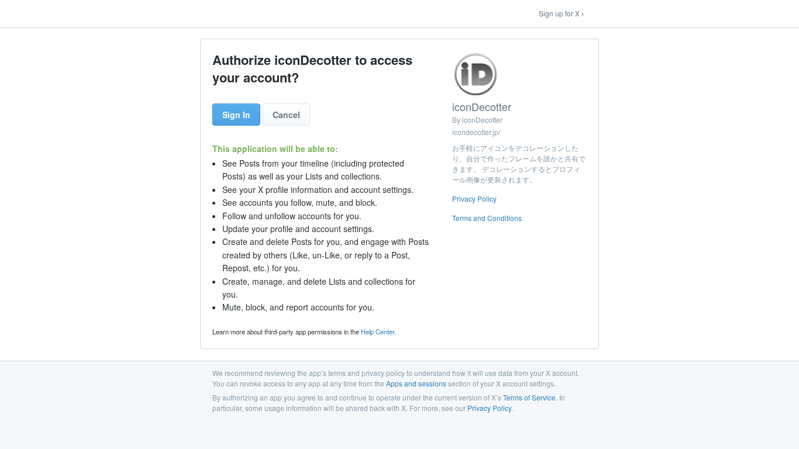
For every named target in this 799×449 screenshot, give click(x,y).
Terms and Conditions (487, 218)
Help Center (377, 331)
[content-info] (519, 140)
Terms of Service (529, 397)
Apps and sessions (416, 383)
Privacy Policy (474, 198)
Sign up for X (559, 13)
